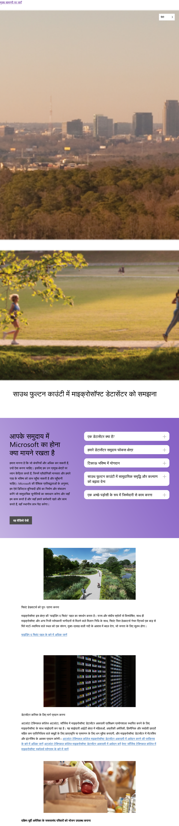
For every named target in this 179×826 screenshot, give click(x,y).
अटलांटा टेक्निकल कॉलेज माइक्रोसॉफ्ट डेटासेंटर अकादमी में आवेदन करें (82, 744)
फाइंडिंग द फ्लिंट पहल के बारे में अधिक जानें (44, 634)
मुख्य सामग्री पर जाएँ (11, 2)
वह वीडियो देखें (20, 520)
